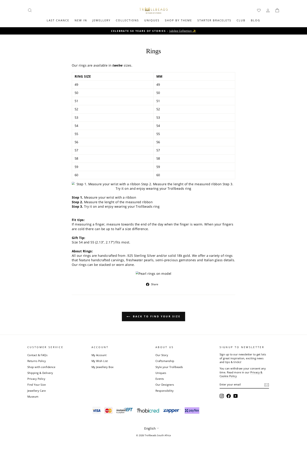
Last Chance (58, 20)
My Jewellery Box (102, 367)
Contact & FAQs (37, 355)
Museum (33, 396)
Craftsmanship (164, 361)
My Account (99, 355)
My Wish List (99, 361)
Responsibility (164, 390)
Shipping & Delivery (40, 373)
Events (159, 378)
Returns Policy (36, 361)
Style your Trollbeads (169, 367)
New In (81, 20)
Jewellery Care (36, 390)
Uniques (152, 20)
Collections (127, 20)
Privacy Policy (36, 378)
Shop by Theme (178, 20)
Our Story (161, 355)
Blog (255, 20)
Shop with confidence (41, 367)
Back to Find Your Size (156, 316)
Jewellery (101, 20)
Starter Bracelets (214, 20)
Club (241, 20)
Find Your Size (36, 384)
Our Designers (164, 384)
